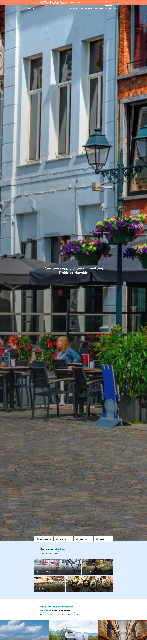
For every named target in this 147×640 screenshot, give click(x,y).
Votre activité (71, 8)
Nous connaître (88, 8)
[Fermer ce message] (106, 1)
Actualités (108, 8)
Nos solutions (79, 8)
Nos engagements (98, 8)
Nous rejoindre (115, 8)
